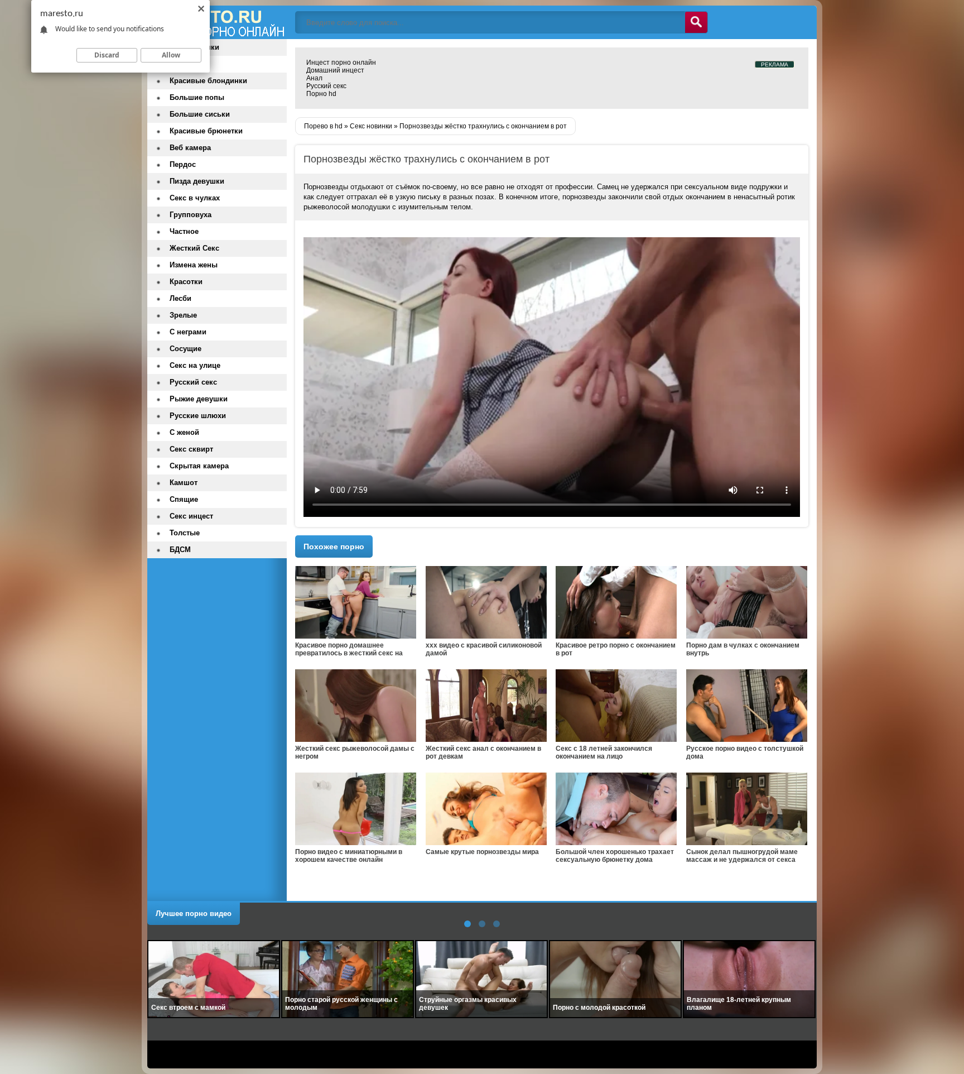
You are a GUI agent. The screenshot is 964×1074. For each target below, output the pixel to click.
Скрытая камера (199, 466)
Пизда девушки (197, 181)
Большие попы (197, 97)
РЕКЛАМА (774, 64)
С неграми (188, 332)
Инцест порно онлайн (341, 62)
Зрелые (183, 315)
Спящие (184, 499)
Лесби (180, 298)
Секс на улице (195, 365)
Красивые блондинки (208, 80)
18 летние (187, 64)
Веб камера (190, 147)
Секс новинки (194, 47)
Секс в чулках (195, 198)
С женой (184, 432)
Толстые (185, 533)
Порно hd (321, 94)
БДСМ (180, 549)
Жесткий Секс (194, 248)
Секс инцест (191, 516)
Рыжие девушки (199, 399)
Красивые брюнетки (206, 131)
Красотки (186, 281)
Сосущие (185, 348)
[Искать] (696, 22)
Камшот (183, 482)
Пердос (183, 164)
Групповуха (190, 214)
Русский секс (326, 86)
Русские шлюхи (198, 415)
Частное (184, 231)
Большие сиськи (200, 114)
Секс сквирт (191, 449)
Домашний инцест (335, 70)
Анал (314, 78)
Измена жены (194, 265)
